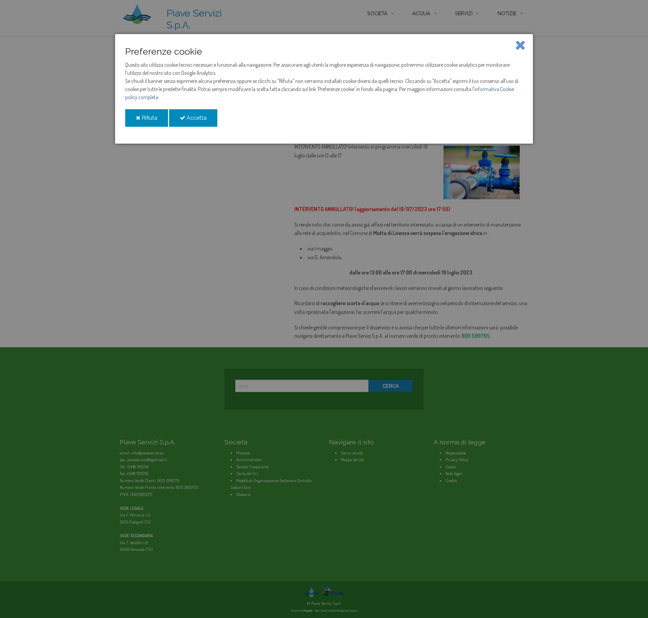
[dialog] (324, 89)
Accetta (201, 120)
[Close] (520, 44)
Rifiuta (154, 120)
